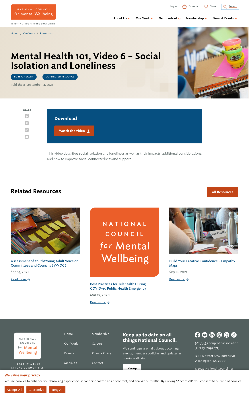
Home (14, 33)
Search (233, 6)
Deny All (57, 390)
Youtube (204, 335)
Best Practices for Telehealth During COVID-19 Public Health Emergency (118, 289)
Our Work (143, 18)
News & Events (223, 18)
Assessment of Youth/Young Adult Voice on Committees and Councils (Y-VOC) (44, 266)
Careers (97, 343)
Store (212, 6)
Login (173, 6)
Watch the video (72, 131)
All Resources (223, 192)
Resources (46, 33)
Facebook (197, 335)
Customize (36, 390)
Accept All (14, 390)
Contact (97, 363)
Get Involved (168, 18)
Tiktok (234, 335)
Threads (226, 335)
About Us (120, 18)
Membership (195, 18)
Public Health (23, 76)
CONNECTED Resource (60, 76)
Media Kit (70, 363)
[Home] (33, 14)
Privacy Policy (101, 353)
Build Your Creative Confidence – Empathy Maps (202, 266)
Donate (193, 6)
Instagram (219, 335)
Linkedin (212, 335)
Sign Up (132, 368)
